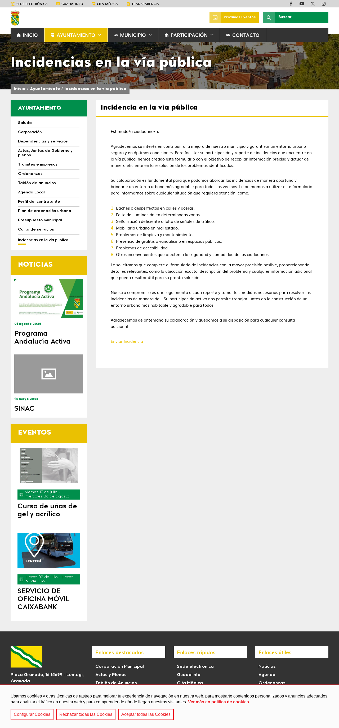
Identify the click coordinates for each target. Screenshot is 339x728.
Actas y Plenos (111, 675)
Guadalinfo (72, 3)
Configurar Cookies (32, 714)
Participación (189, 34)
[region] (169, 706)
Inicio (20, 89)
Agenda (266, 675)
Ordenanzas (272, 683)
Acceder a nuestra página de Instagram (323, 3)
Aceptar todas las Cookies (146, 714)
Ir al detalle (48, 298)
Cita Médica (190, 683)
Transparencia (145, 3)
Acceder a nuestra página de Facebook (291, 3)
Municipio (133, 34)
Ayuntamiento (76, 34)
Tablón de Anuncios (116, 683)
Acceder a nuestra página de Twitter (313, 3)
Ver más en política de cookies (218, 702)
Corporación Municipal (119, 667)
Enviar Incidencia (127, 341)
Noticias (267, 667)
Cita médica (107, 3)
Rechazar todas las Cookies (85, 714)
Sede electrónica (32, 3)
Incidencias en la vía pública (95, 89)
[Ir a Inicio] (15, 17)
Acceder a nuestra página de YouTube (302, 3)
